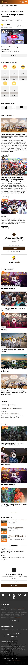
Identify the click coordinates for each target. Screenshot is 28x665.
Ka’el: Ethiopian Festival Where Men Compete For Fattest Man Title (12, 444)
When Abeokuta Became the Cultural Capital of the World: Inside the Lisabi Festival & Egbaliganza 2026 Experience (13, 179)
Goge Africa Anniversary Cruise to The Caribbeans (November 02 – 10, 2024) (17, 536)
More (11, 151)
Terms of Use (13, 663)
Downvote (21, 107)
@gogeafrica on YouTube (14, 634)
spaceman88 (18, 617)
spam (18, 251)
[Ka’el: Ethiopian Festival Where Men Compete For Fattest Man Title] (14, 433)
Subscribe (14, 636)
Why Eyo (4, 330)
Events (11, 115)
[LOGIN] (23, 2)
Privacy (6, 663)
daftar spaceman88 (19, 608)
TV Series (17, 285)
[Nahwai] (14, 206)
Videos (3, 305)
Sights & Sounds (15, 368)
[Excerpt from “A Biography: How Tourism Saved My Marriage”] (14, 495)
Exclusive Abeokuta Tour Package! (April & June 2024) (17, 520)
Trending (3, 200)
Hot (3, 158)
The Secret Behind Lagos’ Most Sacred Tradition (13, 557)
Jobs (2, 663)
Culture (4, 285)
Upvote (6, 107)
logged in (9, 408)
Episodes (10, 285)
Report (15, 55)
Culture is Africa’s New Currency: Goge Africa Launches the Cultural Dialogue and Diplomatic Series (14, 136)
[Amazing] (6, 200)
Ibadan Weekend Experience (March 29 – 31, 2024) (15, 528)
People (20, 388)
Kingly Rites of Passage (8, 288)
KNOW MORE (13, 620)
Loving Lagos (5, 371)
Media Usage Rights (22, 663)
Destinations (5, 368)
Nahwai (3, 216)
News (15, 388)
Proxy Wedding (5, 464)
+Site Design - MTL (16, 660)
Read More (4, 155)
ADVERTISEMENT (14, 512)
